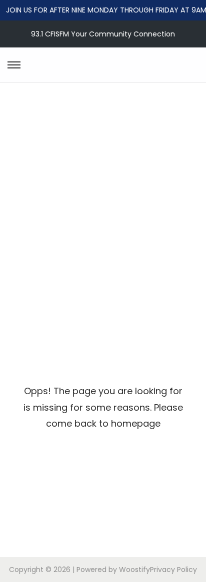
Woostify (134, 570)
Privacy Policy (173, 570)
